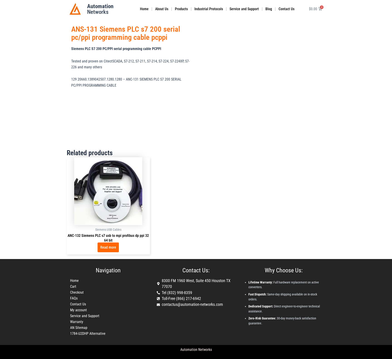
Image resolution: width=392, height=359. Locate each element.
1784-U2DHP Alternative (87, 333)
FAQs (74, 298)
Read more (108, 247)
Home (144, 9)
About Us (161, 9)
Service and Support (244, 9)
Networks (100, 9)
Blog (268, 9)
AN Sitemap (78, 328)
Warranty (76, 322)
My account (78, 310)
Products (181, 9)
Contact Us (286, 9)
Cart (73, 286)
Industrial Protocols (208, 9)
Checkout (77, 292)
